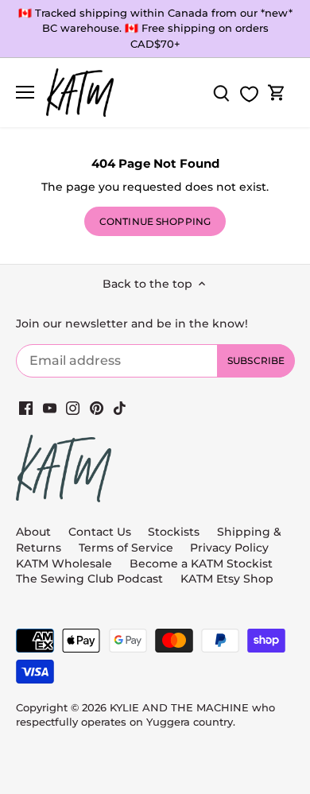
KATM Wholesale (64, 563)
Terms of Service (127, 547)
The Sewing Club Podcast (89, 578)
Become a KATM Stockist (201, 563)
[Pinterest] (96, 408)
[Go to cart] (276, 92)
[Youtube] (49, 408)
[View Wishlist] (248, 94)
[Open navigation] (25, 92)
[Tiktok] (119, 408)
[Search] (220, 92)
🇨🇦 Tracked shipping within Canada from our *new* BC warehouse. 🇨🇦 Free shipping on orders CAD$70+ (155, 28)
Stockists (174, 532)
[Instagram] (72, 408)
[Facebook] (26, 408)
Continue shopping (155, 221)
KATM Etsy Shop (226, 578)
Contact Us (99, 532)
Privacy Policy (229, 547)
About (33, 532)
